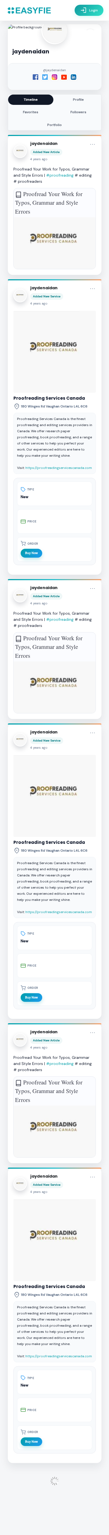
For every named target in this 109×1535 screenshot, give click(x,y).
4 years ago (39, 159)
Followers (78, 112)
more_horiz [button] (92, 144)
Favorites (30, 112)
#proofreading (60, 175)
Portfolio (54, 125)
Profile (78, 99)
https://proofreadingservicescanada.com (58, 468)
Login (89, 10)
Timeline (31, 99)
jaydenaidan (44, 143)
